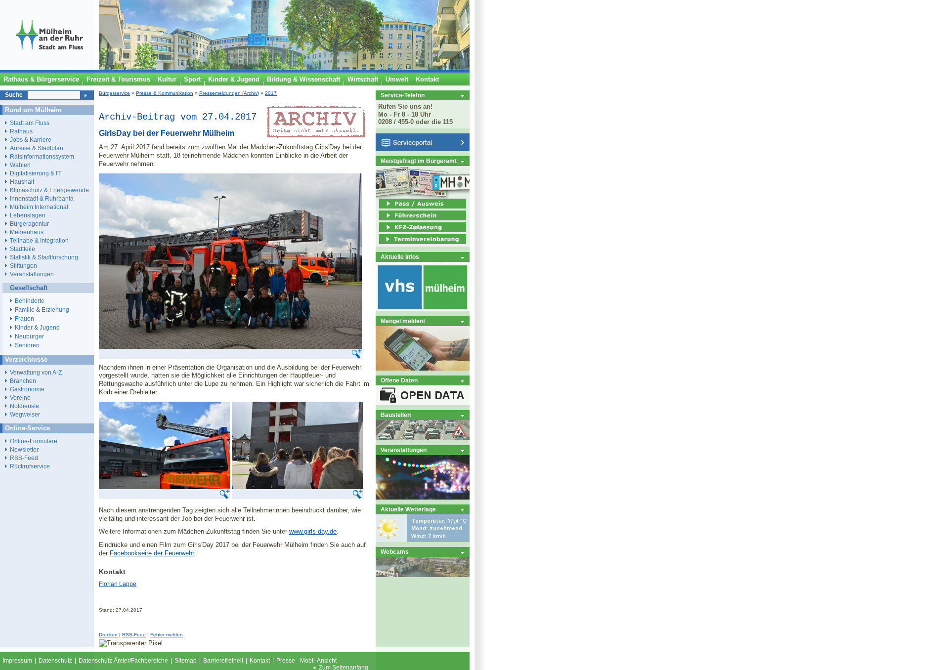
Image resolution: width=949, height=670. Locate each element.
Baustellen (396, 415)
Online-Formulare (33, 441)
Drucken (108, 634)
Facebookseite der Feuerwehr (152, 553)
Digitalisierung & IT (35, 173)
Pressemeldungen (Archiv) (229, 93)
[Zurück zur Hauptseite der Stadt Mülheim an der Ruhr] (49, 67)
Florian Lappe (117, 584)
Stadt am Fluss (29, 123)
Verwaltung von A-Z (36, 372)
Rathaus (21, 131)
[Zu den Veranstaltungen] (423, 497)
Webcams (395, 551)
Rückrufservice (30, 466)
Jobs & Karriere (30, 139)
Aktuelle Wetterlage (408, 509)
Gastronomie (27, 389)
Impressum (17, 660)
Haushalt (22, 181)
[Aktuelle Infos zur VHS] (423, 309)
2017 (271, 93)
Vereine (20, 397)
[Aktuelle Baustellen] (423, 438)
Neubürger (29, 336)
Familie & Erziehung (42, 309)
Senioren (27, 345)
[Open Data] (423, 403)
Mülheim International (39, 207)
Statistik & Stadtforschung (44, 257)
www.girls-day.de (313, 531)
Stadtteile (22, 249)
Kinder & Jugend (37, 327)
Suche (14, 94)
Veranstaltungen (404, 450)
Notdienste (24, 406)
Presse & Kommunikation (164, 93)
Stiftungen (23, 265)
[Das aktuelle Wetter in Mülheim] (423, 540)
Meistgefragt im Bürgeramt (419, 161)
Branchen (23, 380)
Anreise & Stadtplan (36, 148)
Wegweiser (25, 414)
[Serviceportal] (423, 149)
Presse (285, 660)
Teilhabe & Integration (39, 240)
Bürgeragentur (29, 223)
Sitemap (185, 660)
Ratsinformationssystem (42, 156)
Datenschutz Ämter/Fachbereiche (123, 660)
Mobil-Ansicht (318, 660)
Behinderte (29, 300)
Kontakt (260, 660)
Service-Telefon (403, 95)
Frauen (24, 318)
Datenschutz (55, 660)
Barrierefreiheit (223, 660)
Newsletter (24, 449)
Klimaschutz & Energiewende (49, 190)
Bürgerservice (114, 93)
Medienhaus (26, 232)
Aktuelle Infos (400, 256)
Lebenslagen (27, 215)
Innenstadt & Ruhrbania (42, 198)
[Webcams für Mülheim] (423, 575)
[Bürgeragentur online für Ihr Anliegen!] (423, 368)
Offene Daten (399, 380)
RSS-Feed (134, 634)
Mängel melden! (403, 321)
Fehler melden (166, 634)
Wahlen (20, 165)
